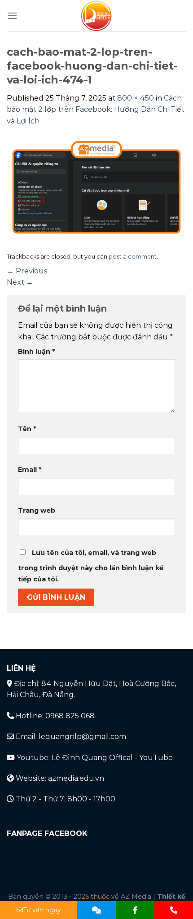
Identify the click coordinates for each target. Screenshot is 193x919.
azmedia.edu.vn (76, 778)
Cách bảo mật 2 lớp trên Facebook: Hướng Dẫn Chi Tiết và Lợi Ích (95, 109)
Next (20, 282)
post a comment (133, 256)
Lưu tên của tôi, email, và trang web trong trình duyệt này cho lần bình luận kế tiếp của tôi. (90, 566)
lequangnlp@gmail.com (82, 736)
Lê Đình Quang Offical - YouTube (112, 757)
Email (29, 470)
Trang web (36, 510)
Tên (27, 429)
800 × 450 (135, 98)
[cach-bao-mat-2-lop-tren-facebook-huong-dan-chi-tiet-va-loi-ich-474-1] (96, 187)
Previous (27, 271)
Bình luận (36, 351)
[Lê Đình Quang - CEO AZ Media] (97, 15)
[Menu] (12, 15)
